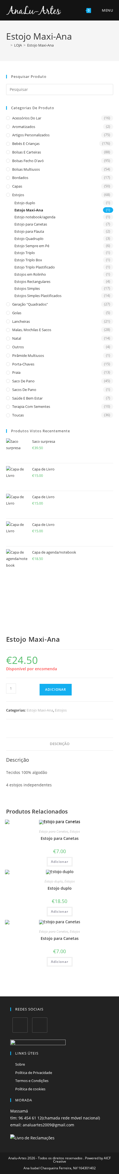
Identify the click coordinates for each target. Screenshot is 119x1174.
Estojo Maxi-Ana (40, 45)
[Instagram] (39, 1025)
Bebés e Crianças (26, 143)
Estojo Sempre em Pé (31, 245)
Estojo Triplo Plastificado (34, 267)
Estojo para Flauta (29, 231)
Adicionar (55, 689)
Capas (17, 186)
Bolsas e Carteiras (26, 152)
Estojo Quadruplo (28, 238)
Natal (16, 338)
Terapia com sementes (31, 406)
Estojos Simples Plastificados (37, 295)
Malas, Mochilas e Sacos (31, 329)
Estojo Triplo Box (28, 259)
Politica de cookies (30, 1088)
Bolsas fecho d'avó (28, 160)
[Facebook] (20, 1025)
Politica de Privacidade (33, 1072)
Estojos (18, 194)
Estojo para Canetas (30, 224)
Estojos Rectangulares (32, 281)
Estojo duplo (24, 202)
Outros (18, 346)
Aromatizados (23, 126)
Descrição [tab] (59, 743)
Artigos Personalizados (31, 134)
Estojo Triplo (24, 252)
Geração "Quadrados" (30, 304)
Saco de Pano (23, 380)
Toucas (18, 415)
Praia (16, 372)
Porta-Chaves (23, 364)
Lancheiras (21, 321)
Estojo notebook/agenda (34, 216)
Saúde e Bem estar (27, 398)
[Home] (7, 45)
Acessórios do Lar (26, 118)
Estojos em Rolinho (30, 274)
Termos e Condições (31, 1080)
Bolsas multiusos (26, 169)
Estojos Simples (27, 288)
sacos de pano (24, 389)
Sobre (20, 1064)
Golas (16, 312)
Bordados (20, 177)
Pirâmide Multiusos (28, 355)
